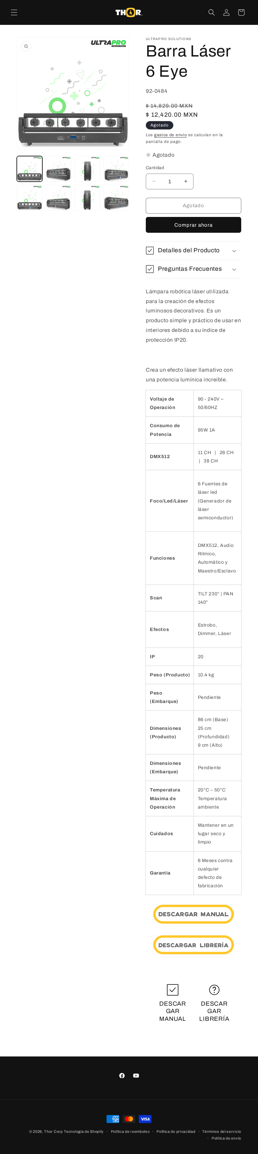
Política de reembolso (130, 1131)
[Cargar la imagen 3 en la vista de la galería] (87, 169)
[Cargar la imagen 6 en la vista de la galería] (58, 198)
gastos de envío (170, 135)
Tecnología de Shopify (84, 1131)
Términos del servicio (221, 1131)
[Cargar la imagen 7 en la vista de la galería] (87, 198)
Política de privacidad (176, 1131)
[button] (14, 12)
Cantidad (155, 167)
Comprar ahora (193, 225)
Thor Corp (53, 1131)
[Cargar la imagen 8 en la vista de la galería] (116, 198)
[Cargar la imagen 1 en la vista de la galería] (29, 169)
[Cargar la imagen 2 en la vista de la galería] (58, 169)
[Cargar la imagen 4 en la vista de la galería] (116, 169)
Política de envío (226, 1138)
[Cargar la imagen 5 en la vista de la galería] (29, 198)
